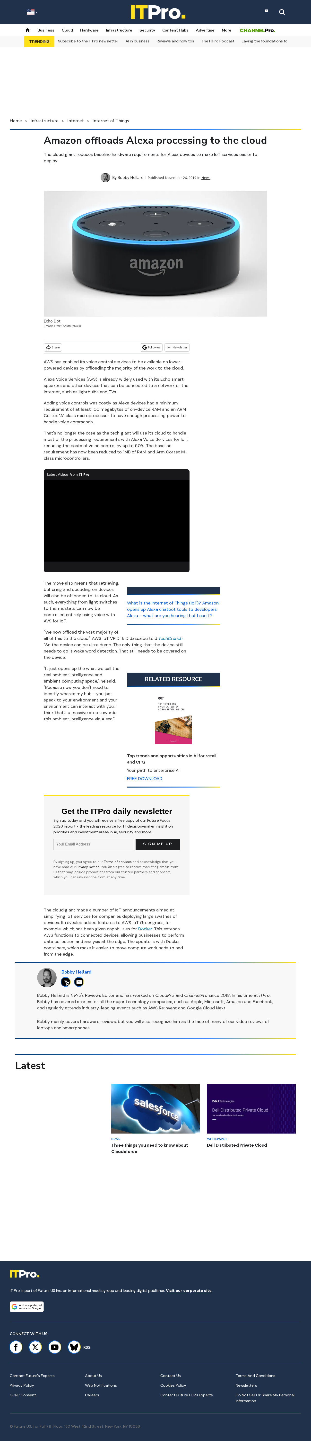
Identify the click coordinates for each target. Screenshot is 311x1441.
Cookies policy (173, 1385)
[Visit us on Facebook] (16, 1347)
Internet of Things (111, 121)
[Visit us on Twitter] (35, 1347)
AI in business (137, 41)
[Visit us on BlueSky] (72, 1347)
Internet (75, 121)
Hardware (89, 30)
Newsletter (180, 347)
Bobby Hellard (131, 177)
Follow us (154, 347)
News (205, 177)
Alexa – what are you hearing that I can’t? (169, 616)
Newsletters (246, 1385)
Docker (145, 929)
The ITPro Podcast (217, 41)
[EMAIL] (80, 982)
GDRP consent (23, 1395)
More (226, 30)
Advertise (205, 30)
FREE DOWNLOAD (144, 778)
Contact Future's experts (32, 1375)
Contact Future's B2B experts (186, 1395)
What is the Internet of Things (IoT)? (164, 603)
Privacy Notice (88, 867)
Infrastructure (119, 30)
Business (45, 30)
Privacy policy (22, 1385)
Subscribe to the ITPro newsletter (88, 41)
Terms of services (118, 862)
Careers (92, 1395)
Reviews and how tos (175, 41)
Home (16, 121)
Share (56, 347)
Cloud (67, 30)
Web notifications (101, 1385)
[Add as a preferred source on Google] (27, 1306)
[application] (117, 521)
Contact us (170, 1375)
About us (93, 1375)
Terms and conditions (255, 1375)
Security (147, 30)
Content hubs (175, 30)
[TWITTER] (66, 982)
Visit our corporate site (189, 1290)
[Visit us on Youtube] (55, 1347)
